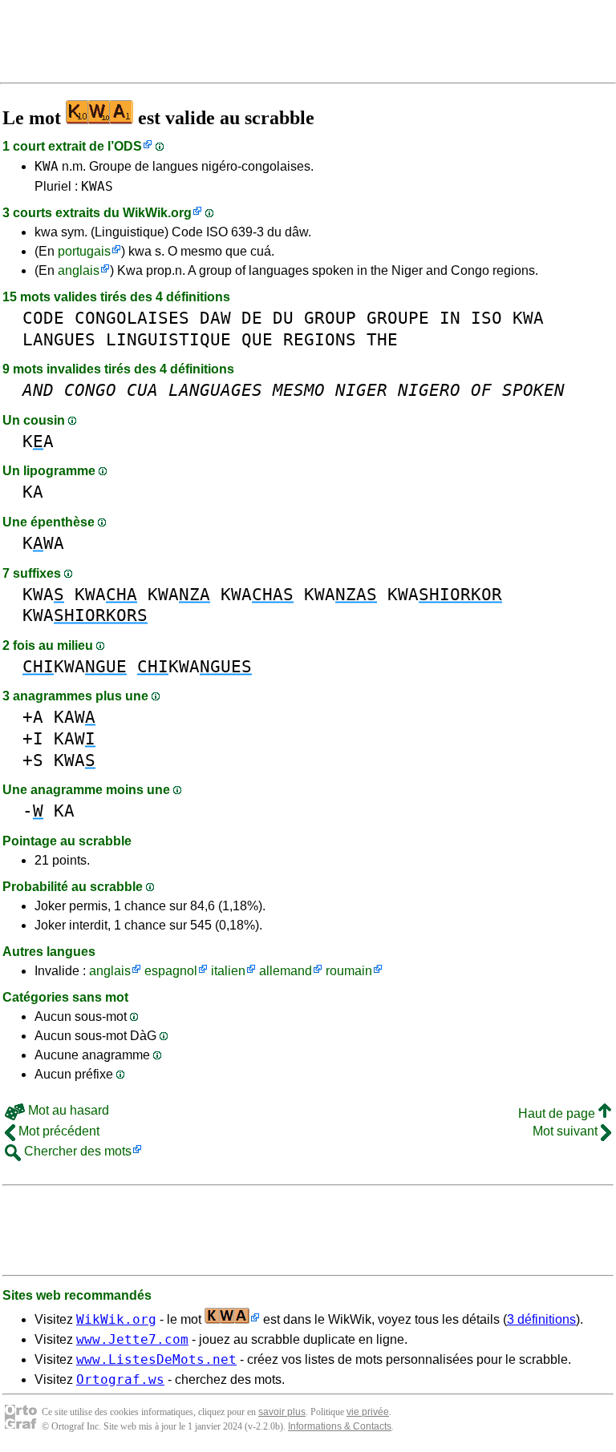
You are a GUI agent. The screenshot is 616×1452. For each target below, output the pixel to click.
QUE (257, 339)
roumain (349, 971)
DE (251, 318)
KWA (46, 166)
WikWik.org (157, 213)
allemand (285, 971)
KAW (74, 717)
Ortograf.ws (120, 1379)
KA (38, 441)
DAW (215, 318)
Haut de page (558, 1113)
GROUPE (398, 318)
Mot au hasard (67, 1110)
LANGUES (58, 339)
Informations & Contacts (339, 1426)
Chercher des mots (76, 1151)
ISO (486, 318)
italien (228, 971)
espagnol (170, 971)
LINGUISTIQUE (168, 339)
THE (382, 339)
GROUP (330, 318)
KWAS (97, 186)
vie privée (367, 1412)
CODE (43, 318)
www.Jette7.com (132, 1339)
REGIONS (319, 339)
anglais (78, 270)
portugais (84, 251)
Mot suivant (567, 1131)
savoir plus (282, 1412)
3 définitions (541, 1319)
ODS (128, 146)
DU (283, 318)
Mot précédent (57, 1131)
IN (450, 318)
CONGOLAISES (132, 318)
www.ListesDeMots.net (156, 1359)
